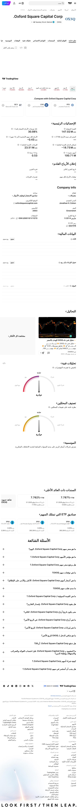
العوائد (74, 757)
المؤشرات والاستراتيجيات (25, 746)
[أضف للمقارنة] (55, 105)
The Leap (55, 738)
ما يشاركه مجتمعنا (28, 720)
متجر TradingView (52, 772)
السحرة (31, 748)
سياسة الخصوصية (53, 788)
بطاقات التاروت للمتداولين (50, 775)
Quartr (50, 706)
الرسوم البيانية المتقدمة (9, 725)
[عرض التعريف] (65, 129)
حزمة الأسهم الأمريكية (51, 748)
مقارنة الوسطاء (53, 735)
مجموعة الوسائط (53, 766)
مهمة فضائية (54, 757)
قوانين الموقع (29, 727)
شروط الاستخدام (53, 783)
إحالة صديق (29, 722)
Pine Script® (72, 777)
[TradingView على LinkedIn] (16, 686)
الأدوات (14, 718)
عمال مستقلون (28, 751)
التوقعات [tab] (17, 41)
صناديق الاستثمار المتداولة (68, 726)
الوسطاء (56, 733)
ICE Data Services (56, 696)
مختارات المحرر (28, 740)
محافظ (74, 768)
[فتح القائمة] (75, 3)
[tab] (12, 239)
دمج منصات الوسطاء (10, 735)
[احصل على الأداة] (21, 47)
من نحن (56, 755)
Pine (74, 738)
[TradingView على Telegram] (12, 686)
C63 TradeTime (53, 777)
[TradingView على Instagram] (20, 686)
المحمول (73, 783)
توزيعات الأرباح (71, 759)
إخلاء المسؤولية (53, 785)
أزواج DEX (73, 735)
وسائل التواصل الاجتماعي (25, 718)
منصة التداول (12, 727)
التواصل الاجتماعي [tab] (39, 41)
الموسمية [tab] (8, 41)
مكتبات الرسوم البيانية (9, 720)
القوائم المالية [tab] (61, 41)
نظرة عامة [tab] (72, 41)
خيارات (74, 772)
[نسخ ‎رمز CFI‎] (67, 226)
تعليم (31, 738)
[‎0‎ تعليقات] (49, 353)
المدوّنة (56, 759)
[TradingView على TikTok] (8, 686)
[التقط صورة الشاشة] (25, 47)
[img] (34, 22)
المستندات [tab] (51, 41)
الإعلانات (13, 733)
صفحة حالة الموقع (53, 799)
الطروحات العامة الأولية (69, 761)
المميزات (55, 718)
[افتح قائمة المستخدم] (14, 3)
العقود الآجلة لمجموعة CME (50, 744)
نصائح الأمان (54, 794)
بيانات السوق (54, 722)
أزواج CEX (73, 733)
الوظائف (56, 764)
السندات (73, 729)
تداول (31, 735)
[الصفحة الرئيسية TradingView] (70, 3)
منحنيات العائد (72, 770)
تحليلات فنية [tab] (26, 41)
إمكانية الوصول (54, 792)
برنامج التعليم (12, 740)
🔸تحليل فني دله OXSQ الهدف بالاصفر (61, 340)
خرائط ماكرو (72, 775)
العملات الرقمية (71, 731)
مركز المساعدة (53, 761)
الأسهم (74, 724)
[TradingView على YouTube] (24, 686)
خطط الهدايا (54, 725)
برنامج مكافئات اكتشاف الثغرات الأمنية (46, 797)
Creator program (27, 725)
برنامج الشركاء (11, 738)
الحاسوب (73, 785)
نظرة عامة (55, 731)
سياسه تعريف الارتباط (51, 790)
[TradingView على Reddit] (4, 686)
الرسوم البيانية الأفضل (69, 718)
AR (20, 3)
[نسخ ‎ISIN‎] (17, 218)
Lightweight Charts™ (9, 722)
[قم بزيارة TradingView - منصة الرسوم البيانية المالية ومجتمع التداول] (10, 78)
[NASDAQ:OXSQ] (74, 336)
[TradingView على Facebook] (28, 686)
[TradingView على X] (32, 686)
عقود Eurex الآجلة (53, 746)
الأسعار (56, 720)
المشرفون (30, 729)
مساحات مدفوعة (28, 753)
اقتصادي (73, 755)
